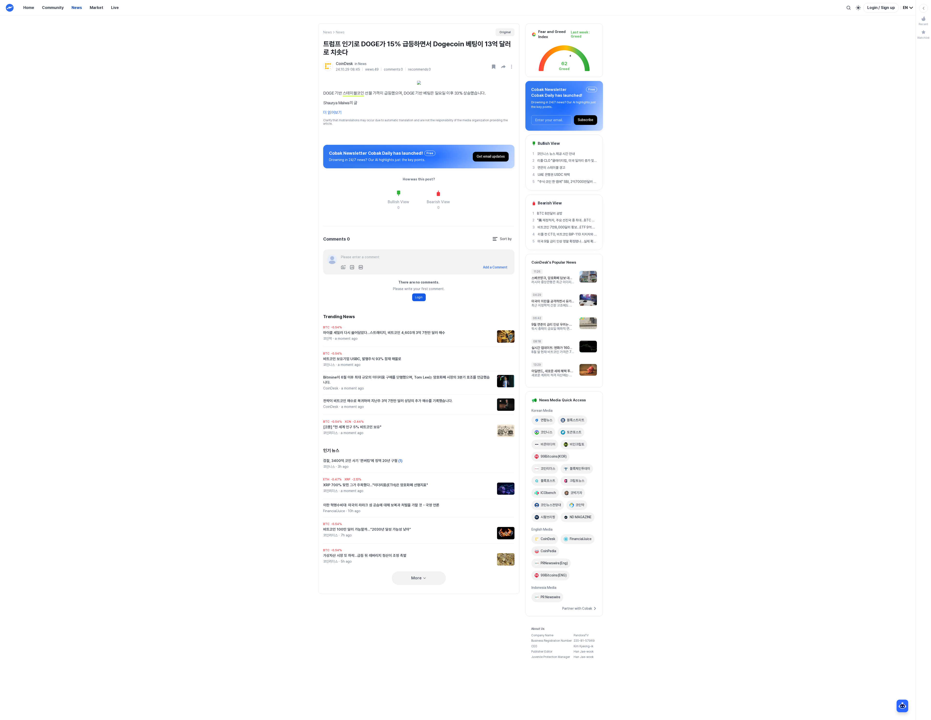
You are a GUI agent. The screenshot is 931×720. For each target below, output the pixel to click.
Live (115, 7)
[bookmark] (494, 67)
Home (28, 7)
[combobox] (908, 8)
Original (505, 32)
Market (96, 7)
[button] (503, 67)
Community (53, 7)
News (77, 7)
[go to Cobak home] (10, 8)
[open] (512, 67)
